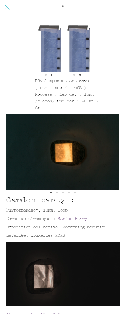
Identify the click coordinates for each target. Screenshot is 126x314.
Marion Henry (72, 219)
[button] (51, 192)
